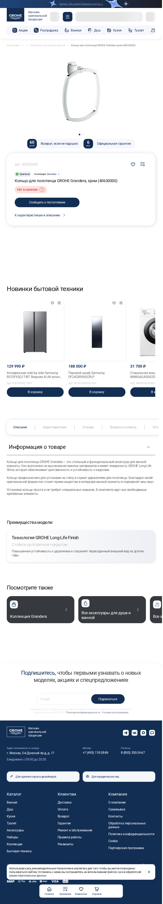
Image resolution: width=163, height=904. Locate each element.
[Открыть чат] (152, 732)
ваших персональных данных (27, 875)
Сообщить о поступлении (47, 202)
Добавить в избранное (133, 164)
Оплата (63, 809)
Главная (49, 894)
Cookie (112, 841)
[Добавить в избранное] (52, 303)
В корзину (35, 392)
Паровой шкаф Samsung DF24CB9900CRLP (86, 375)
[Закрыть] (149, 872)
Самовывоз (116, 809)
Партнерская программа (126, 848)
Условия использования (115, 712)
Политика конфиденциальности (83, 712)
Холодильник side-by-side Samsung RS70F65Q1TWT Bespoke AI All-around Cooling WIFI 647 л (34, 375)
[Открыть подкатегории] (22, 45)
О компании (117, 802)
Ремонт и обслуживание (75, 830)
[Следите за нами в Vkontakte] (134, 732)
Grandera (51, 174)
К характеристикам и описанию (37, 215)
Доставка (65, 802)
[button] (67, 16)
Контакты (115, 816)
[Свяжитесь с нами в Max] (143, 732)
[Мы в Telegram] (126, 732)
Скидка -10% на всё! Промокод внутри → (81, 4)
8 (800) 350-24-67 (133, 753)
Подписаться (107, 699)
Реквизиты (65, 844)
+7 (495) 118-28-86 (95, 753)
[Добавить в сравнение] (142, 164)
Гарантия (64, 823)
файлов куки (115, 872)
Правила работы (70, 837)
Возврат (64, 816)
